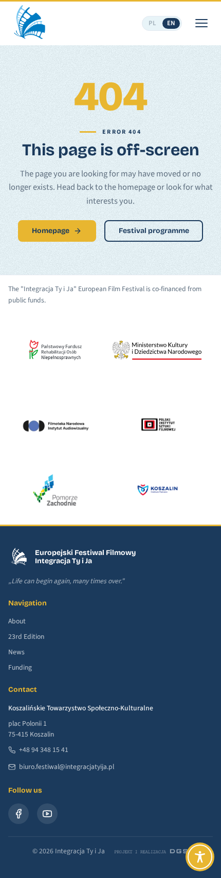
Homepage (50, 230)
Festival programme (154, 230)
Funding (20, 667)
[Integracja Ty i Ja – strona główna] (28, 23)
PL (153, 23)
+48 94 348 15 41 (43, 750)
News (16, 652)
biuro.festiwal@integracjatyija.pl (66, 767)
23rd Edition (26, 636)
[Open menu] (201, 23)
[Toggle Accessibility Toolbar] (200, 857)
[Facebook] (18, 813)
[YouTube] (47, 813)
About (17, 621)
